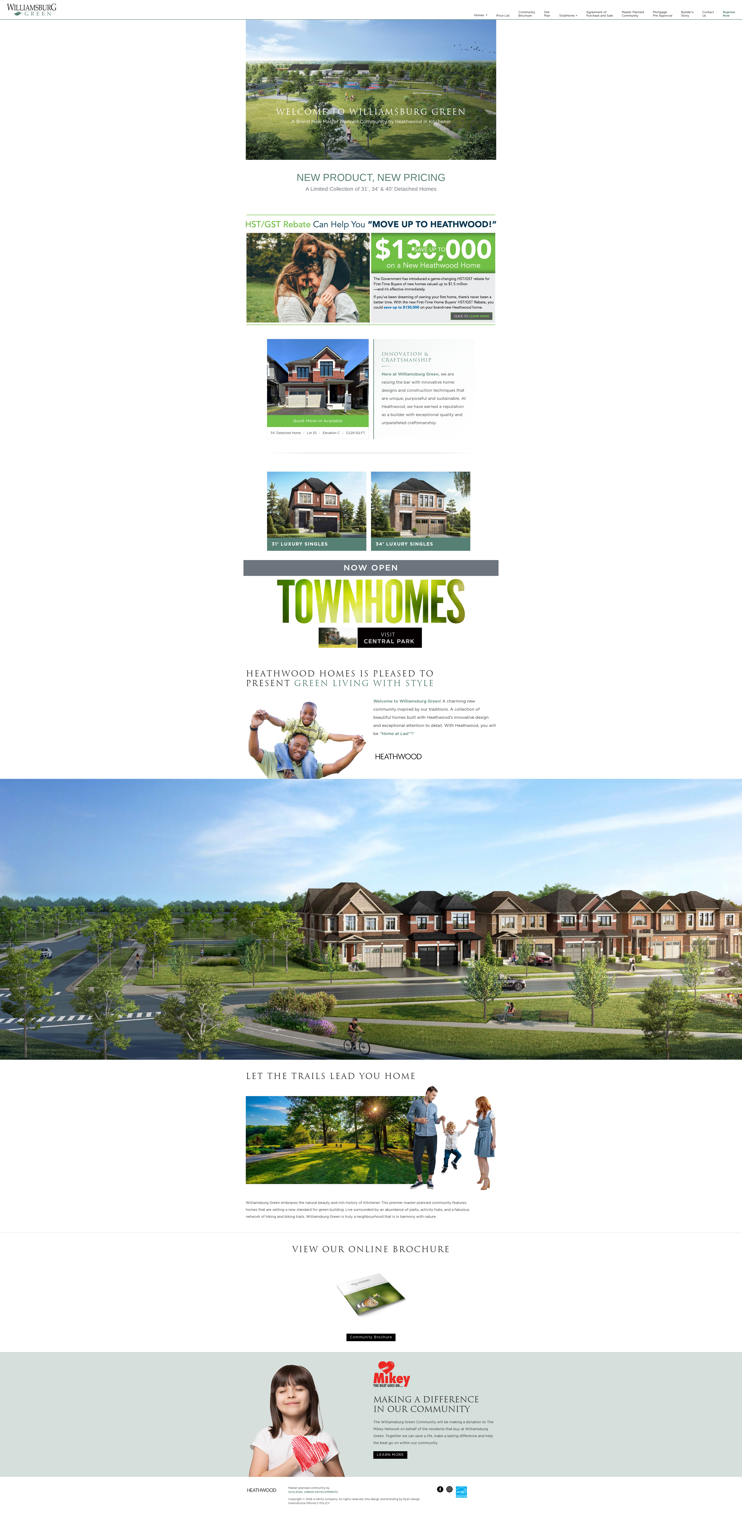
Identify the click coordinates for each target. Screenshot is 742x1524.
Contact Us (708, 14)
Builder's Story (687, 14)
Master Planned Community (633, 14)
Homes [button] (479, 15)
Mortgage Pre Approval (662, 14)
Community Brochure (526, 14)
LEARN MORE (390, 1455)
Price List (503, 15)
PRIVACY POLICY (318, 1503)
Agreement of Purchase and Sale (599, 14)
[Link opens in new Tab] (398, 756)
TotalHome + (568, 15)
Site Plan (547, 14)
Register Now (729, 14)
